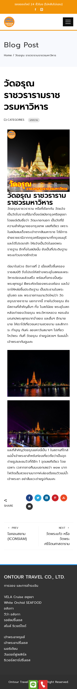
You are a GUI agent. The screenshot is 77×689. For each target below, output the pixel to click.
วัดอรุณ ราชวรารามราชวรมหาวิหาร (36, 199)
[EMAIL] (29, 506)
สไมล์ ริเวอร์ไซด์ (15, 625)
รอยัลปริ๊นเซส (13, 620)
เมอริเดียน (11, 648)
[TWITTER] (38, 497)
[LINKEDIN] (46, 497)
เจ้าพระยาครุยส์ (14, 637)
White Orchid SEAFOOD (23, 602)
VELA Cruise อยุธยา (19, 596)
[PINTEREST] (55, 497)
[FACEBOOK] (29, 497)
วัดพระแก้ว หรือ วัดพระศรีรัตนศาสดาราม (57, 536)
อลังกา (9, 608)
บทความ (34, 120)
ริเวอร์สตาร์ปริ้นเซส (17, 660)
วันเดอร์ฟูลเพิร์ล (15, 654)
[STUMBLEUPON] (63, 497)
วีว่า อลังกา (12, 614)
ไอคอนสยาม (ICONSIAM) (17, 533)
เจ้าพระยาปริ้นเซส (16, 642)
